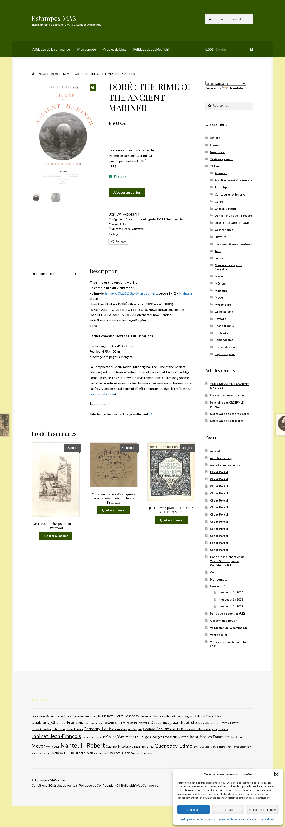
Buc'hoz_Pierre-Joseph (118, 716)
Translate (236, 88)
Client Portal (219, 472)
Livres (65, 73)
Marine (114, 224)
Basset (50, 716)
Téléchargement (221, 159)
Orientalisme (224, 311)
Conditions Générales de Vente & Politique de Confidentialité (239, 819)
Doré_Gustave (134, 228)
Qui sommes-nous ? (223, 620)
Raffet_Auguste (201, 746)
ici (108, 404)
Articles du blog (114, 49)
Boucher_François (89, 716)
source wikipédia (103, 394)
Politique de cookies (192, 819)
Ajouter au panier (126, 192)
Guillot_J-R (176, 729)
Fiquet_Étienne (74, 729)
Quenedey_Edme (173, 746)
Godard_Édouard (156, 729)
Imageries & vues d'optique (233, 244)
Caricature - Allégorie (140, 219)
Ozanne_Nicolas (117, 746)
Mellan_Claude (236, 737)
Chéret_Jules (213, 716)
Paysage (220, 318)
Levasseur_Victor (175, 737)
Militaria (221, 290)
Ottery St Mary (146, 293)
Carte (219, 201)
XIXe (123, 224)
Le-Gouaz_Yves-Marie (117, 737)
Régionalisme (224, 340)
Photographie (224, 326)
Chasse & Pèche (226, 208)
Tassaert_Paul (101, 753)
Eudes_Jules (58, 729)
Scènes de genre (226, 347)
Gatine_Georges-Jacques (127, 729)
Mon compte (86, 49)
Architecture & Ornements (233, 180)
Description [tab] (43, 274)
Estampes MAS (54, 18)
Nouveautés (218, 586)
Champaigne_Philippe (189, 716)
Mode (219, 297)
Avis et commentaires (225, 465)
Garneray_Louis (98, 728)
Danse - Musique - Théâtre (233, 215)
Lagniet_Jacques (91, 737)
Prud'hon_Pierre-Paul (141, 746)
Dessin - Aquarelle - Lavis (232, 222)
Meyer (38, 746)
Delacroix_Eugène (93, 723)
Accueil (41, 73)
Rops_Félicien (43, 753)
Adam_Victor (39, 716)
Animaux (221, 173)
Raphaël (214, 746)
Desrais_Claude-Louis (208, 723)
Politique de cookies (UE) (151, 49)
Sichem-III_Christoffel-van (72, 753)
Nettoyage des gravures (226, 420)
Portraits (221, 333)
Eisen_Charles (41, 729)
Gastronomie (224, 229)
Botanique (222, 187)
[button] (277, 774)
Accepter (193, 810)
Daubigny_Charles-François (57, 722)
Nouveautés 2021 (231, 599)
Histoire (220, 237)
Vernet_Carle (120, 753)
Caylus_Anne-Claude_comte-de (155, 716)
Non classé (217, 152)
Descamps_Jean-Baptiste (173, 722)
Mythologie (223, 304)
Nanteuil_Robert (82, 745)
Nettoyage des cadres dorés (230, 413)
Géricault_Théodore (197, 729)
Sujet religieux (225, 354)
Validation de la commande (51, 49)
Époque (215, 145)
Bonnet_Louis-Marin (67, 716)
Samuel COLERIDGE (119, 293)
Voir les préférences (262, 810)
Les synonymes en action (227, 395)
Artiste (215, 138)
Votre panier (218, 634)
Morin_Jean (53, 746)
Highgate (185, 293)
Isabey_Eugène (220, 729)
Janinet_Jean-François (56, 736)
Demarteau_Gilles (114, 722)
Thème (54, 73)
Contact (216, 572)
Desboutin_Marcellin (138, 722)
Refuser (228, 810)
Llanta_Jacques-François (207, 737)
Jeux (218, 251)
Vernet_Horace (141, 753)
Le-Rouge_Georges (148, 737)
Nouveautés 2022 (231, 606)
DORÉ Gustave (167, 219)
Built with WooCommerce (139, 785)
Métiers (220, 283)
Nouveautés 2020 (231, 592)
